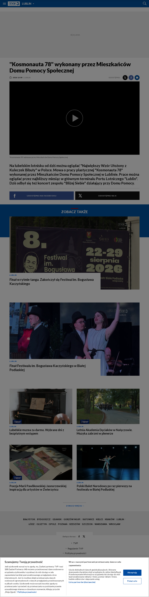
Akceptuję (132, 572)
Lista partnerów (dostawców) (82, 582)
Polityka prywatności (27, 592)
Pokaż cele (132, 581)
